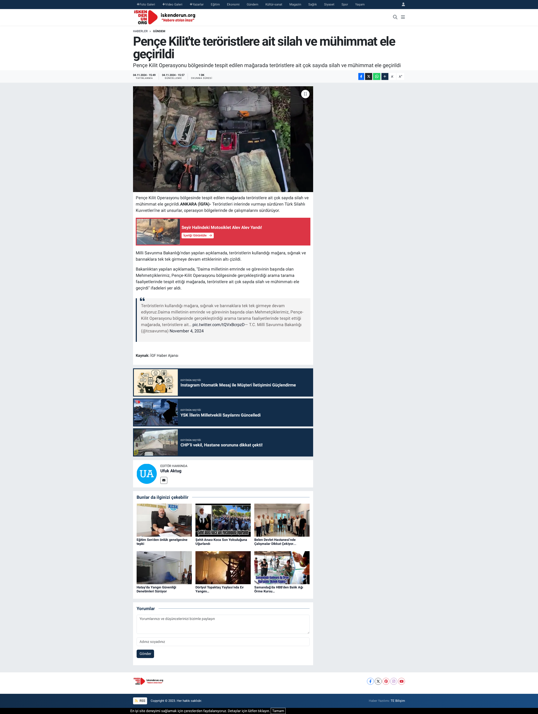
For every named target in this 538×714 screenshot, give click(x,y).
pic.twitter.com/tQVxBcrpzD (219, 324)
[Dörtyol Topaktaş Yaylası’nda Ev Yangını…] (223, 567)
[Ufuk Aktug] (147, 473)
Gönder (145, 654)
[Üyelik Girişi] (401, 4)
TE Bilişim (398, 701)
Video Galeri (173, 4)
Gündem (252, 4)
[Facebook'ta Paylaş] (361, 76)
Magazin (295, 4)
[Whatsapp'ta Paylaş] (376, 76)
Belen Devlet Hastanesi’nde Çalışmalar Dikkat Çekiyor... (275, 542)
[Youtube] (401, 681)
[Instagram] (393, 681)
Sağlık (312, 4)
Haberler (140, 31)
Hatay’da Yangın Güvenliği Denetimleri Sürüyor (156, 589)
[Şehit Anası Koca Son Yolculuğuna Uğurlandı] (223, 520)
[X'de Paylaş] (368, 76)
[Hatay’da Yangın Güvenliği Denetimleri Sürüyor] (164, 567)
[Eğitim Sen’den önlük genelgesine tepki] (164, 520)
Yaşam (360, 4)
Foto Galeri (147, 4)
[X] (378, 681)
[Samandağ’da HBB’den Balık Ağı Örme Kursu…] (282, 567)
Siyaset (329, 4)
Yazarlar (198, 4)
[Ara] (395, 17)
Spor (345, 4)
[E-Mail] (163, 480)
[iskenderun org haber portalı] (165, 17)
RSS (142, 701)
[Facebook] (370, 681)
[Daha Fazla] (384, 76)
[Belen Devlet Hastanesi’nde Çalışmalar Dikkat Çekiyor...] (282, 520)
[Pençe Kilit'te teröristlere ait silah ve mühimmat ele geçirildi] (223, 139)
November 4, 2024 (187, 330)
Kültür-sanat (273, 4)
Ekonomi (233, 4)
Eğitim (215, 4)
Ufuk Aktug (170, 470)
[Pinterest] (385, 681)
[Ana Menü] (403, 17)
